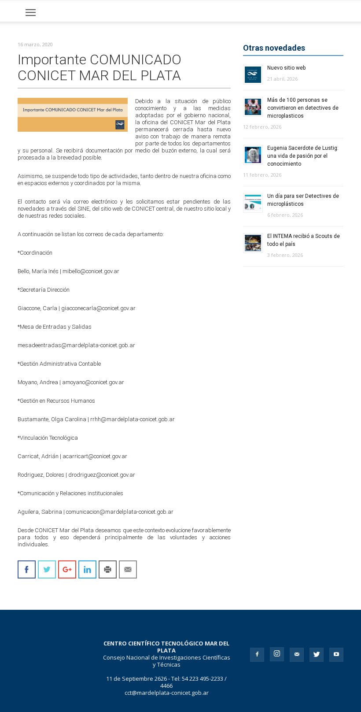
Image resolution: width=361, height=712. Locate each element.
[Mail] (297, 655)
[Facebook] (257, 655)
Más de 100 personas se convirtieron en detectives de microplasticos (303, 108)
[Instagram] (277, 654)
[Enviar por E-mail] (128, 569)
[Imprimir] (108, 569)
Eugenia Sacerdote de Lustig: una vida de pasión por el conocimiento (303, 156)
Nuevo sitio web (286, 68)
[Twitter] (316, 655)
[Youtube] (336, 655)
